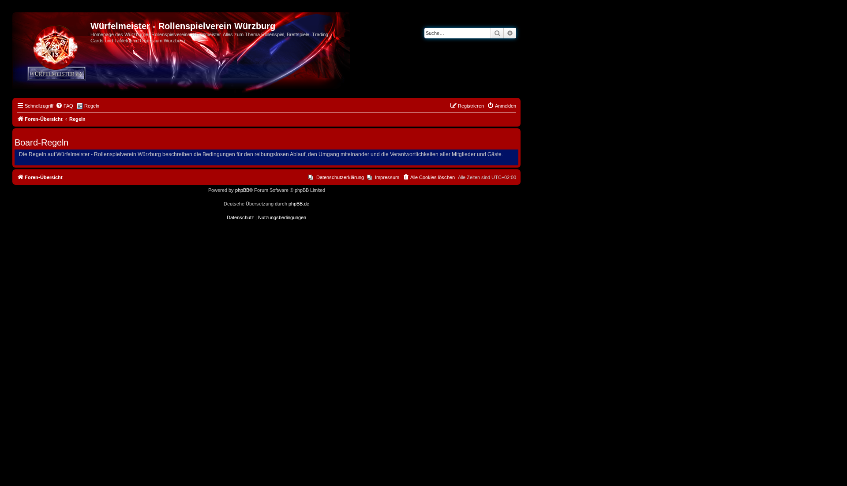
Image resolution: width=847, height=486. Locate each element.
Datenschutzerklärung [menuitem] (340, 177)
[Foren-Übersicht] (52, 29)
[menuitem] (64, 106)
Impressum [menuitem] (387, 177)
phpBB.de (299, 203)
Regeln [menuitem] (91, 105)
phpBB (242, 190)
